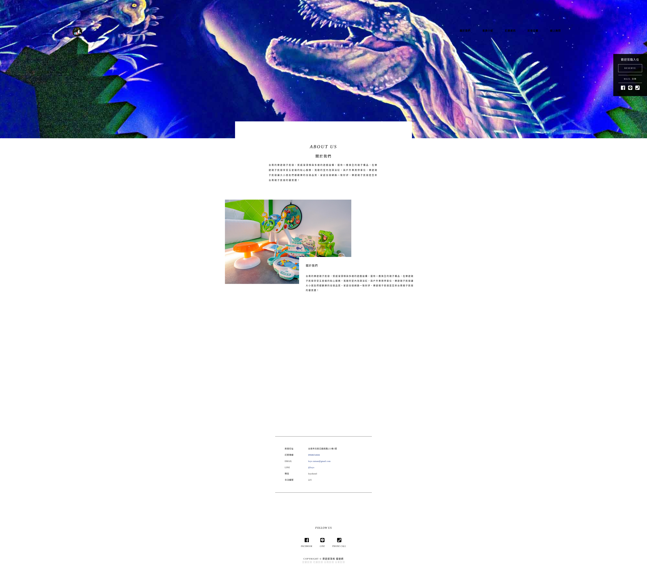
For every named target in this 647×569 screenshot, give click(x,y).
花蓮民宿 (318, 562)
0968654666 (314, 455)
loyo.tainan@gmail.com (319, 461)
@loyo (311, 467)
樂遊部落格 (328, 559)
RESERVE (630, 68)
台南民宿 (329, 562)
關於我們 (465, 30)
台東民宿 (340, 562)
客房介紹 (487, 30)
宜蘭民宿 (307, 562)
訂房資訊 (510, 30)
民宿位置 (533, 30)
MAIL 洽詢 (630, 79)
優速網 (340, 559)
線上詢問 (555, 30)
